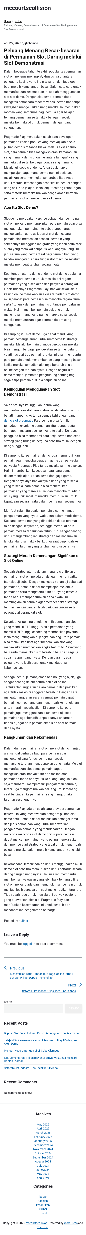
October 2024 (43, 1153)
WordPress (71, 1223)
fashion (43, 1200)
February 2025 (43, 1136)
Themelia (42, 1227)
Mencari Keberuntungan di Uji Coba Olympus (31, 1050)
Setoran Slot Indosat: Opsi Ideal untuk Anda (31, 1068)
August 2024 (43, 1161)
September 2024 (43, 1157)
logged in (28, 944)
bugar (43, 1196)
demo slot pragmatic (18, 420)
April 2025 (43, 1128)
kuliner (23, 921)
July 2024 (43, 1165)
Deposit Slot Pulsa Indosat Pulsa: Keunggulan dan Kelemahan (42, 1033)
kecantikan (43, 1205)
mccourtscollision (36, 1223)
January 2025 (43, 1140)
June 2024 (43, 1169)
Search (8, 1001)
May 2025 (43, 1124)
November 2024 (43, 1149)
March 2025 (43, 1132)
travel (43, 1213)
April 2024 (43, 1178)
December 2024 (43, 1145)
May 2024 (43, 1173)
